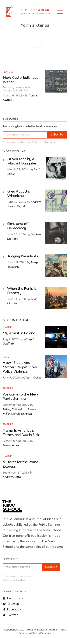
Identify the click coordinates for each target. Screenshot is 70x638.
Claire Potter (24, 413)
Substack (50, 142)
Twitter (12, 615)
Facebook (13, 609)
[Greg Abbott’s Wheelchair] (56, 201)
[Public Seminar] (9, 11)
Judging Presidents (23, 256)
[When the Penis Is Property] (56, 298)
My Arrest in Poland (19, 333)
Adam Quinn (32, 377)
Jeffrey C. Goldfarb (14, 409)
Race (6, 357)
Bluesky (13, 604)
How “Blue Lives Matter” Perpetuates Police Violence (20, 367)
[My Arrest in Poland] (56, 337)
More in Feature (16, 320)
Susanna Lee (11, 445)
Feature (8, 72)
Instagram (14, 598)
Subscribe (57, 135)
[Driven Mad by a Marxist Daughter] (56, 168)
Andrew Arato (12, 476)
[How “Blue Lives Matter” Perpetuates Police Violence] (56, 366)
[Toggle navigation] (59, 12)
